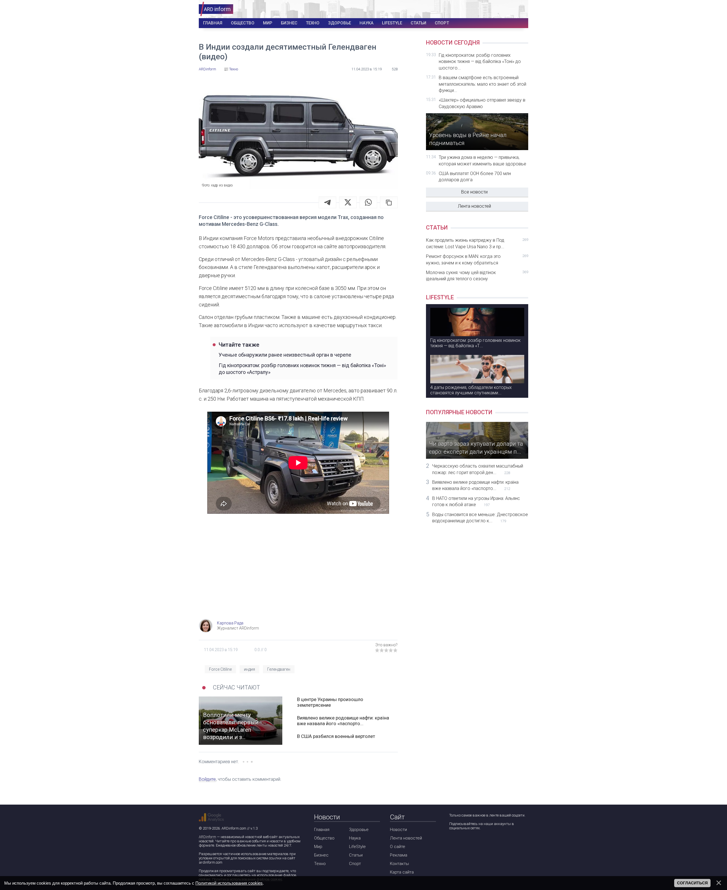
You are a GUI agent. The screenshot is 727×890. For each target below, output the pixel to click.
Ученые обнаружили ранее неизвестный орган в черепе (285, 355)
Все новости (474, 192)
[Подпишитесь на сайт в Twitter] (469, 843)
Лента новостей (474, 206)
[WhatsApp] (368, 202)
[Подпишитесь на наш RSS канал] (485, 843)
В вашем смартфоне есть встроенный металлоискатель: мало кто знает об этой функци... (482, 84)
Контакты (399, 863)
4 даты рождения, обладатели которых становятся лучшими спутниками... (471, 390)
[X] (348, 202)
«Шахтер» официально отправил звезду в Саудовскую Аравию (482, 103)
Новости (398, 829)
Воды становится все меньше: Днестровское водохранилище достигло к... (480, 517)
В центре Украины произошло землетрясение (330, 702)
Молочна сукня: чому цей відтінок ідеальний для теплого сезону (477, 275)
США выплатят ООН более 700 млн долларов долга (475, 176)
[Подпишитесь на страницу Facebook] (453, 843)
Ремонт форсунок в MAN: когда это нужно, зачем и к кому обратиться (477, 259)
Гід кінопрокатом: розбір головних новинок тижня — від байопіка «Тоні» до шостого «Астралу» (302, 368)
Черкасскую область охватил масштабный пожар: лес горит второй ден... (477, 469)
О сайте (397, 846)
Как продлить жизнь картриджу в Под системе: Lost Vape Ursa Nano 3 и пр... (477, 243)
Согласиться (692, 883)
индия (249, 669)
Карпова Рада (230, 623)
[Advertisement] (298, 573)
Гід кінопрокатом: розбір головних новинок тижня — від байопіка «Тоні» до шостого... (480, 61)
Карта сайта (402, 872)
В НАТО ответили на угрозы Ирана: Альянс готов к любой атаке (476, 501)
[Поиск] (503, 9)
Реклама (398, 855)
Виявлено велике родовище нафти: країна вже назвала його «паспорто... (343, 720)
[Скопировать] (389, 202)
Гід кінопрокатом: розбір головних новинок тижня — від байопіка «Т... (475, 343)
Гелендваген (278, 669)
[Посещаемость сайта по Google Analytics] (211, 817)
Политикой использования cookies (229, 883)
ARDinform (207, 837)
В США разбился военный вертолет (336, 736)
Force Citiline (220, 669)
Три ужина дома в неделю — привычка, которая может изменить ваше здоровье (482, 160)
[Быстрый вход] (520, 9)
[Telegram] (327, 202)
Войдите (207, 779)
